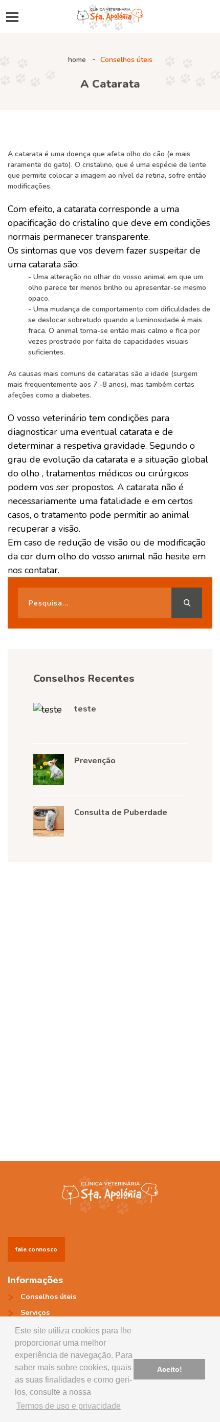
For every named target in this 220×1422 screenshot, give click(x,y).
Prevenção (95, 760)
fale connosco (36, 1249)
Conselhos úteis (126, 60)
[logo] (110, 15)
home (77, 60)
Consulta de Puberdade (120, 812)
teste (85, 709)
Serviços (35, 1313)
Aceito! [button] (169, 1369)
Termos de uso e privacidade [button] (68, 1406)
